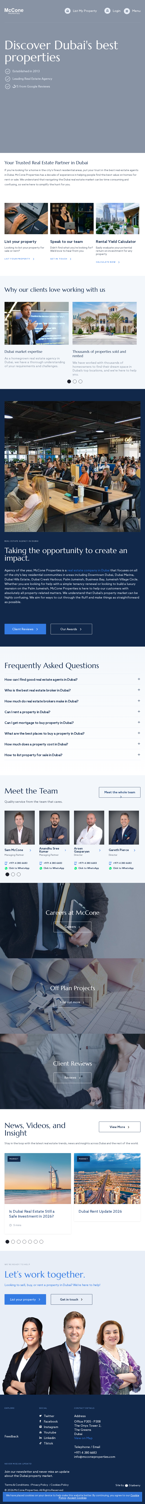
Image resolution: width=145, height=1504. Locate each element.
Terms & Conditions (17, 1485)
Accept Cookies (76, 1498)
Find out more (70, 1002)
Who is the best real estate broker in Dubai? (38, 690)
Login (116, 11)
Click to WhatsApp (19, 868)
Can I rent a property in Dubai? (27, 712)
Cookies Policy (60, 1485)
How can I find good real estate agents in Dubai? (41, 680)
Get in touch (58, 259)
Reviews (70, 1078)
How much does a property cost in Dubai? (36, 744)
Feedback (12, 1436)
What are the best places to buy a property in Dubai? (45, 734)
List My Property (85, 11)
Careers (70, 927)
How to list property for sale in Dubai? (33, 755)
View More (117, 1127)
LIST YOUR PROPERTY (17, 259)
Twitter (49, 1416)
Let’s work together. (45, 1274)
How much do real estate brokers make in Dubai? (42, 701)
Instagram (51, 1427)
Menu (136, 11)
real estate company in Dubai (88, 570)
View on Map (83, 1438)
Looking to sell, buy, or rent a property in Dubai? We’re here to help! (52, 1285)
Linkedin (50, 1438)
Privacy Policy (39, 1485)
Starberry (134, 1485)
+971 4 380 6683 (18, 863)
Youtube (50, 1432)
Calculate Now (106, 262)
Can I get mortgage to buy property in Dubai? (39, 723)
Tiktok (48, 1443)
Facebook (51, 1421)
